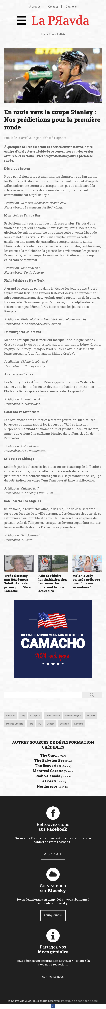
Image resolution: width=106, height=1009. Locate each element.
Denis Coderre (53, 715)
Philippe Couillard (14, 723)
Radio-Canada (53, 776)
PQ (39, 723)
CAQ (23, 715)
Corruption (35, 715)
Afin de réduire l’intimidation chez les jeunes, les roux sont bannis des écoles (52, 583)
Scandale (64, 723)
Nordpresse (53, 786)
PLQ (31, 723)
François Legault (73, 715)
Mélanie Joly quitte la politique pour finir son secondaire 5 (86, 581)
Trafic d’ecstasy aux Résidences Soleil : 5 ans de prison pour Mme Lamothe (17, 583)
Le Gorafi (53, 781)
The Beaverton (53, 765)
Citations (71, 6)
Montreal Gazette (53, 770)
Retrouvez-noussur (53, 826)
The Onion (53, 755)
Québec (50, 723)
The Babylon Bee (53, 760)
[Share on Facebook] (53, 1007)
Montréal (91, 715)
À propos (35, 6)
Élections (78, 723)
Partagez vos (53, 949)
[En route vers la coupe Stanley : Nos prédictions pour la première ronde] (53, 75)
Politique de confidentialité (79, 1001)
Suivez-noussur (53, 888)
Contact (53, 6)
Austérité (10, 715)
